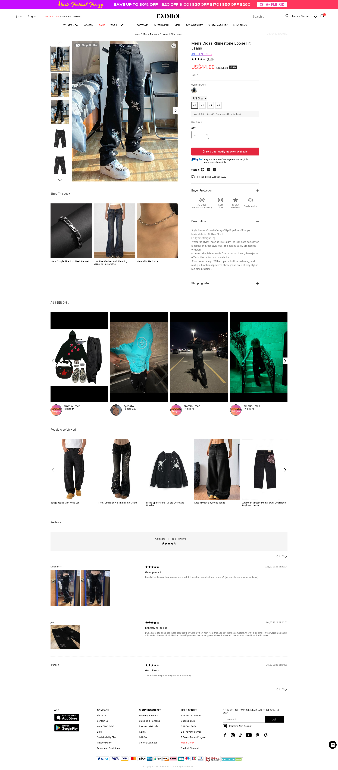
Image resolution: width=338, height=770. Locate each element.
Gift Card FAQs (188, 726)
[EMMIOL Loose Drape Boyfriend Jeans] (217, 469)
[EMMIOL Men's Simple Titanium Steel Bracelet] (71, 230)
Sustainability (217, 25)
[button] (60, 43)
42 (202, 105)
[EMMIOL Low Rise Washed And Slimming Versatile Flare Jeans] (114, 230)
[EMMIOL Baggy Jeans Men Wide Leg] (73, 469)
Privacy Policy (104, 742)
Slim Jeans (176, 34)
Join (274, 719)
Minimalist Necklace (147, 261)
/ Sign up (303, 16)
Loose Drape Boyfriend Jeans (209, 502)
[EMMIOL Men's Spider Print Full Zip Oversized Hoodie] (169, 469)
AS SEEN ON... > (201, 54)
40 (194, 105)
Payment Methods (148, 726)
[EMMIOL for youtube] (249, 735)
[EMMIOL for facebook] (225, 735)
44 (210, 105)
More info (221, 162)
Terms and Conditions (108, 748)
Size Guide (196, 122)
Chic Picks (240, 25)
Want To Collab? (105, 726)
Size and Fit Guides (191, 715)
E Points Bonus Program (193, 737)
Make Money (187, 742)
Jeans (165, 34)
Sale (102, 25)
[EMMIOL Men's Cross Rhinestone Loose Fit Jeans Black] (194, 91)
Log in (295, 16)
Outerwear (161, 25)
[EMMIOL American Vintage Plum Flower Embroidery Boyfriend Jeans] (264, 469)
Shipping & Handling (149, 721)
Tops (114, 25)
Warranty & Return (148, 715)
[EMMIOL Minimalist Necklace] (157, 230)
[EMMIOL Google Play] (66, 730)
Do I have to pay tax (191, 731)
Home (137, 34)
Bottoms (142, 25)
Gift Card (143, 737)
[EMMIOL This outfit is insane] (139, 364)
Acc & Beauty (194, 25)
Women (88, 25)
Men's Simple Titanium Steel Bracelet (70, 261)
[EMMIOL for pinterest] (257, 735)
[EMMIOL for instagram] (233, 735)
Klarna (142, 731)
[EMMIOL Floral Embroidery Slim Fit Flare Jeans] (121, 469)
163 (210, 59)
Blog (99, 731)
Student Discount (190, 748)
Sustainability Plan (106, 737)
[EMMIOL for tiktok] (240, 735)
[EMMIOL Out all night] (199, 364)
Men (177, 25)
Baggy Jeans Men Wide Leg (65, 502)
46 (218, 105)
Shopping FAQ (188, 721)
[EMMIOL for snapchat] (265, 734)
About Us (101, 715)
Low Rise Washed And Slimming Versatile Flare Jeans (110, 262)
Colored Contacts (148, 742)
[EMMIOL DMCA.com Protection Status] (232, 761)
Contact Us (102, 721)
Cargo (127, 25)
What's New (70, 25)
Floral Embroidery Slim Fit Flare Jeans (117, 502)
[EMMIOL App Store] (66, 720)
